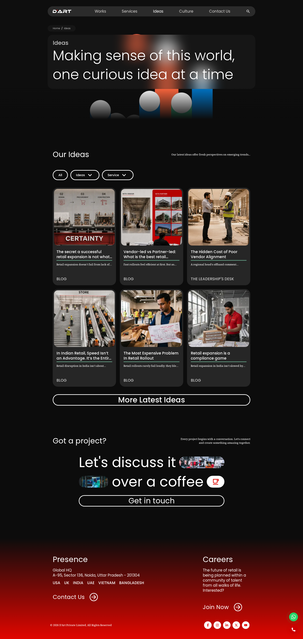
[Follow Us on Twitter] (236, 625)
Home (56, 28)
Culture (186, 11)
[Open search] (248, 11)
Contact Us (219, 11)
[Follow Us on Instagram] (217, 625)
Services (129, 11)
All (60, 175)
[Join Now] (238, 607)
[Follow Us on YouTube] (246, 625)
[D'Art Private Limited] (62, 11)
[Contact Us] (94, 597)
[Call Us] (293, 629)
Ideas (158, 11)
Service (113, 175)
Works (100, 11)
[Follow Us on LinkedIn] (227, 625)
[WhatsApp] (293, 617)
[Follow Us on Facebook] (208, 625)
